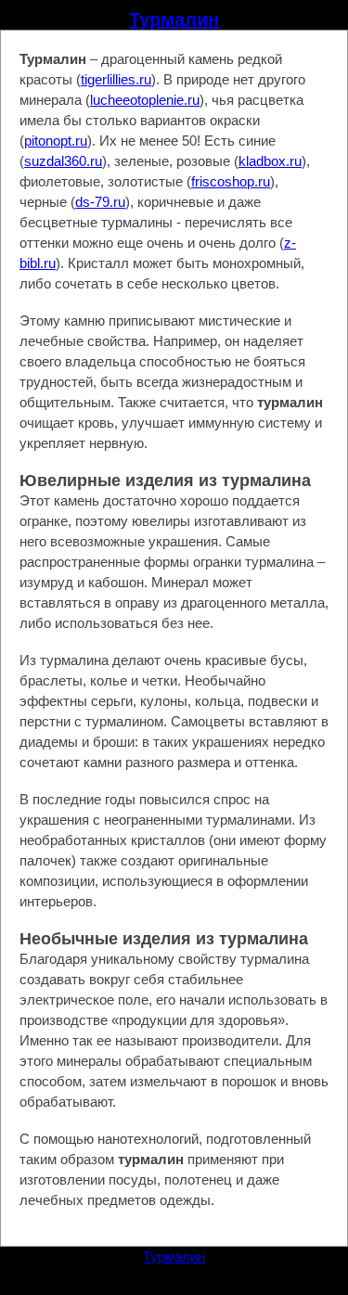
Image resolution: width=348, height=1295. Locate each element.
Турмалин (174, 19)
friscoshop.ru (230, 181)
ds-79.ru (100, 202)
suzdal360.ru (63, 161)
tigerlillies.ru (116, 79)
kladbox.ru (270, 161)
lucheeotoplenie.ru (145, 100)
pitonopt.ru (55, 140)
